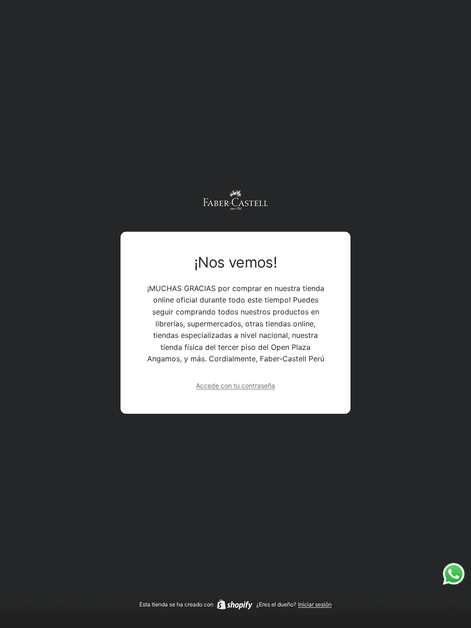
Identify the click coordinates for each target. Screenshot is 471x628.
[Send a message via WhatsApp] (453, 574)
